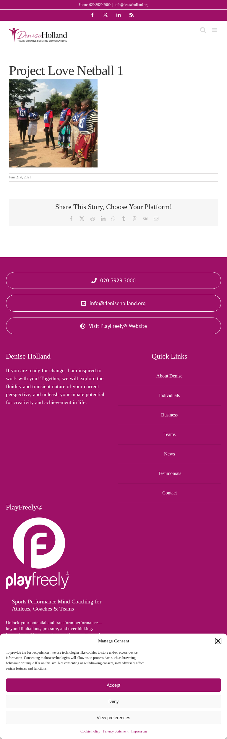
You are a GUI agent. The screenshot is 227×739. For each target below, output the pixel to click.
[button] (218, 641)
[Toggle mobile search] (203, 30)
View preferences (113, 717)
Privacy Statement (115, 731)
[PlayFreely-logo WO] (37, 520)
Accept (113, 685)
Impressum (139, 731)
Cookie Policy (90, 731)
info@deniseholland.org (131, 5)
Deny (113, 701)
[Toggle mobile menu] (215, 30)
